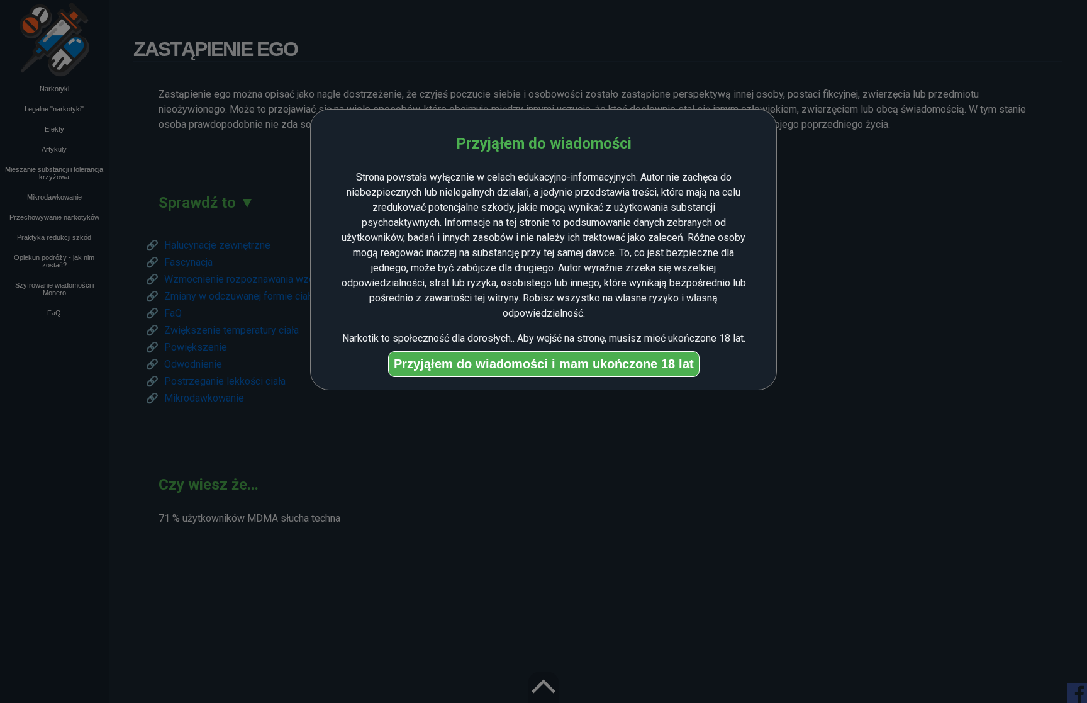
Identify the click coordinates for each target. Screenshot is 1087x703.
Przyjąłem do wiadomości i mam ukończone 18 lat (544, 364)
